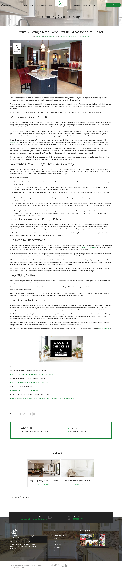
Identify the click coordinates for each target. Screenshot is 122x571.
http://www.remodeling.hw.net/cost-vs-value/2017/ (25, 390)
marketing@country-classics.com (34, 519)
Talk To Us (113, 5)
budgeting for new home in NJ (69, 36)
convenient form (103, 329)
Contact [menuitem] (56, 550)
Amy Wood (39, 36)
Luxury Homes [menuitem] (28, 5)
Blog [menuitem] (94, 5)
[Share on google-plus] (31, 414)
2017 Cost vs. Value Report (88, 247)
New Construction (51, 36)
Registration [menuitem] (77, 5)
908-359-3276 (7, 5)
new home (85, 36)
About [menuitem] (50, 5)
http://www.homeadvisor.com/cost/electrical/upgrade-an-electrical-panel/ (31, 374)
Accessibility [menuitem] (57, 547)
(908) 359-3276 (74, 428)
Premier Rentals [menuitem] (40, 5)
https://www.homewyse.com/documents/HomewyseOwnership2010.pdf (31, 382)
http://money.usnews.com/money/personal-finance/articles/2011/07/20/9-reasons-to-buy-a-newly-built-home (42, 398)
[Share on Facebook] (20, 414)
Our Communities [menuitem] (59, 535)
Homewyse (14, 142)
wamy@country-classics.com (78, 431)
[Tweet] (24, 414)
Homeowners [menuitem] (87, 5)
